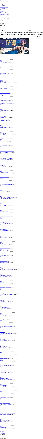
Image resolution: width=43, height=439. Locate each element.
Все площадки (2, 9)
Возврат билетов (5, 432)
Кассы (1, 431)
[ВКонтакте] (0, 27)
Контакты (4, 5)
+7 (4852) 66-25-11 (2, 7)
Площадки (3, 3)
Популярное (2, 54)
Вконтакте (1, 8)
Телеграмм (4, 8)
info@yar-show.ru (6, 7)
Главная (2, 17)
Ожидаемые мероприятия (5, 74)
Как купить (1, 432)
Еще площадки (2, 15)
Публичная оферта (2, 433)
